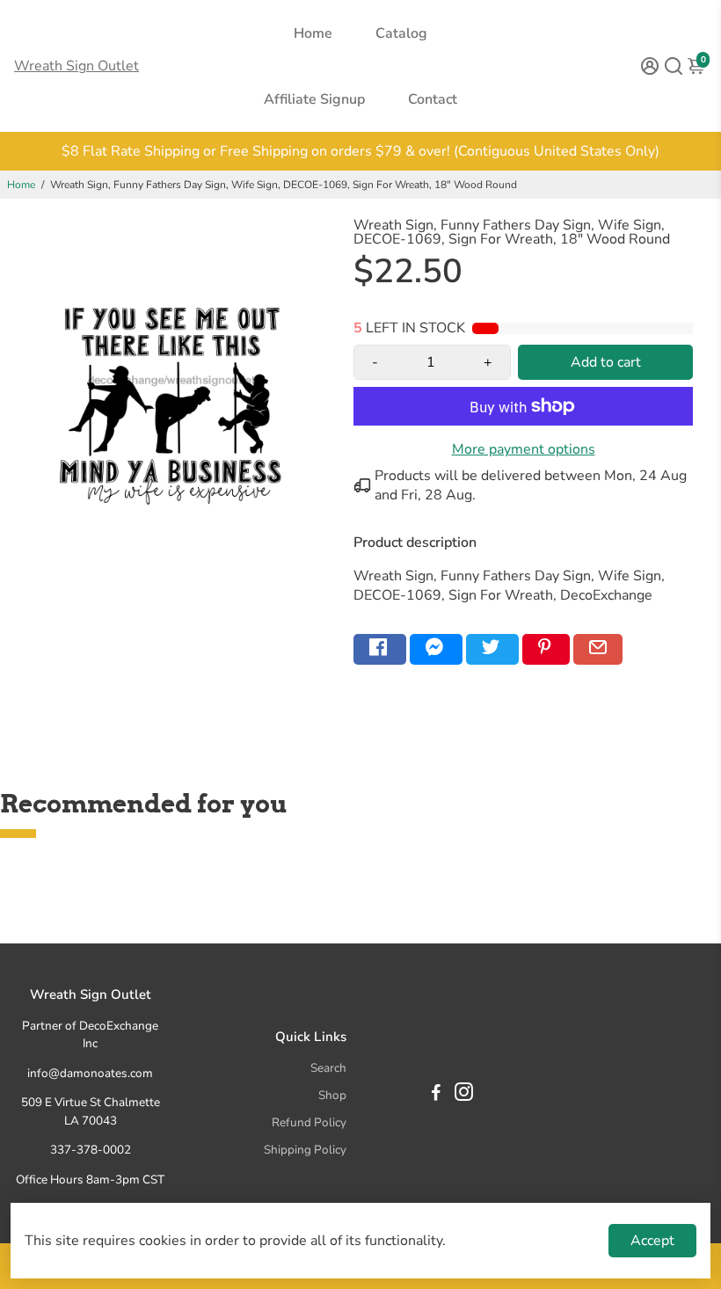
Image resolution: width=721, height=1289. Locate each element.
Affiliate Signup (314, 99)
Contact (432, 99)
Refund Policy (309, 1122)
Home (313, 33)
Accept (652, 1240)
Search (328, 1068)
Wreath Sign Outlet (76, 66)
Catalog (401, 33)
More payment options (523, 449)
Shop (332, 1095)
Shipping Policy (305, 1149)
